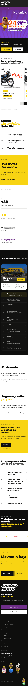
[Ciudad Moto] (5, 3)
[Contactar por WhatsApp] (23, 681)
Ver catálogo (18, 49)
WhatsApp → (14, 607)
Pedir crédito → (7, 49)
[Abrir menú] (25, 3)
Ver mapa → (21, 279)
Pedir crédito (14, 611)
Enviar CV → (6, 444)
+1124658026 (6, 653)
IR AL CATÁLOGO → (8, 179)
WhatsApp (19, 573)
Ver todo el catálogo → (9, 109)
